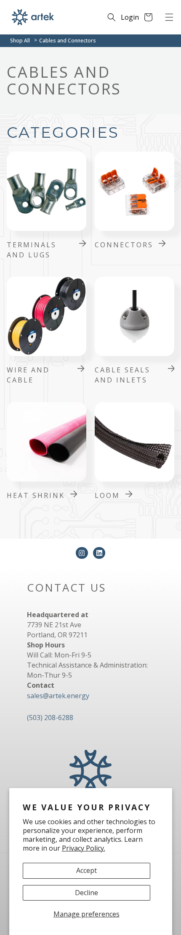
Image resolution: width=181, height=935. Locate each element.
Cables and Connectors (67, 40)
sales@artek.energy (58, 695)
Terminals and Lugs (31, 249)
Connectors (124, 244)
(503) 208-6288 (50, 717)
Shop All (20, 40)
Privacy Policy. (83, 848)
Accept (86, 870)
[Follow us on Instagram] (82, 553)
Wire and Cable (28, 375)
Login (130, 17)
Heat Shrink (36, 495)
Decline (86, 892)
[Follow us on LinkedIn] (99, 553)
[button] (169, 17)
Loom (107, 495)
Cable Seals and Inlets (122, 375)
